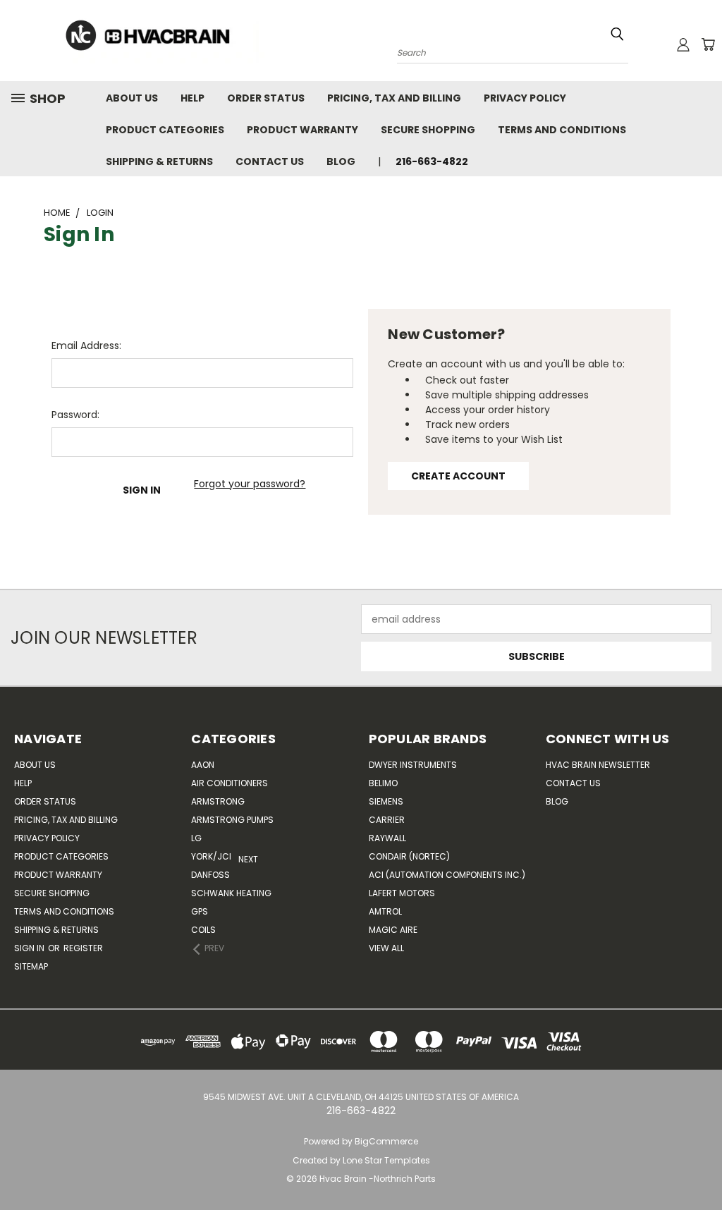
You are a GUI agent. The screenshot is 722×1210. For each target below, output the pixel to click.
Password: (75, 415)
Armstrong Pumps (232, 820)
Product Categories (165, 130)
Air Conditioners (229, 783)
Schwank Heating (231, 893)
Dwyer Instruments (413, 765)
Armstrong (218, 801)
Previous (693, 1166)
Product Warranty (302, 130)
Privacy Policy (525, 98)
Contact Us (269, 161)
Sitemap (31, 966)
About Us (132, 98)
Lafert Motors (402, 893)
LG (196, 838)
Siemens (386, 801)
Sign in (30, 948)
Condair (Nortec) (409, 856)
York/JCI (211, 856)
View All (386, 948)
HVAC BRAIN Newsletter (598, 765)
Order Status (266, 98)
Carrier (387, 820)
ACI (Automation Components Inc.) (447, 875)
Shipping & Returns (159, 161)
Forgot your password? (249, 484)
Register (83, 948)
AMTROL (385, 911)
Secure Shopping (428, 130)
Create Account (458, 476)
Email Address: (86, 345)
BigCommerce (386, 1141)
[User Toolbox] (683, 44)
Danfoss (210, 875)
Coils (203, 930)
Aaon (202, 765)
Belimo (383, 783)
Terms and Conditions (562, 130)
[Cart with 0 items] (708, 44)
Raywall (387, 838)
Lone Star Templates (386, 1160)
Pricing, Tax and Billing (394, 98)
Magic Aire (393, 930)
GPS (199, 911)
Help (192, 98)
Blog (340, 161)
